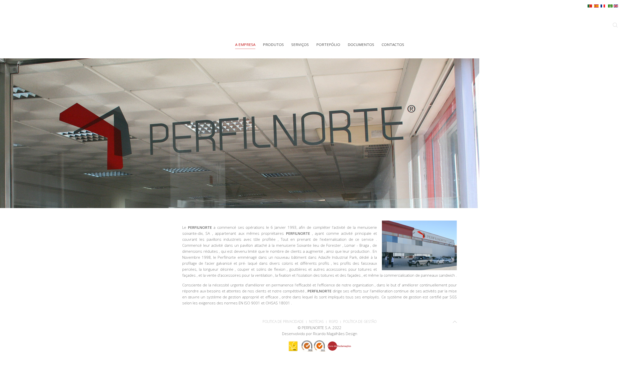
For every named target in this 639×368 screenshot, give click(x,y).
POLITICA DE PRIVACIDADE (283, 321)
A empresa (245, 44)
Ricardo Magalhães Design (335, 333)
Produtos (273, 44)
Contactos (393, 44)
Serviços (300, 44)
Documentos (361, 44)
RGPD (333, 321)
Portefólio (328, 44)
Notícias (316, 321)
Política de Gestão (360, 321)
